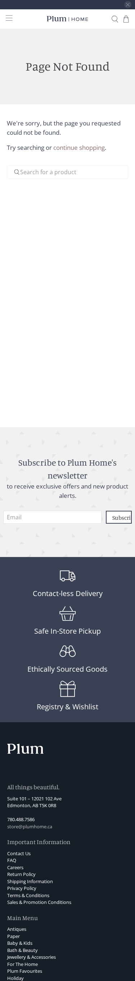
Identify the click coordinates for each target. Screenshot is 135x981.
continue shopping (79, 147)
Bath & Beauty (22, 950)
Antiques (16, 929)
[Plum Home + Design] (68, 18)
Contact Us (19, 853)
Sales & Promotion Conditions (39, 902)
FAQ (11, 860)
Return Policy (21, 874)
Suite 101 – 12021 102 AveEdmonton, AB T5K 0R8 (34, 802)
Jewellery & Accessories (31, 957)
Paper (13, 936)
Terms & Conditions (28, 895)
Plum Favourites (24, 971)
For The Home (22, 964)
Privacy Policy (21, 888)
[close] (127, 4)
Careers (15, 867)
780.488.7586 (21, 819)
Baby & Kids (19, 943)
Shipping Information (30, 881)
